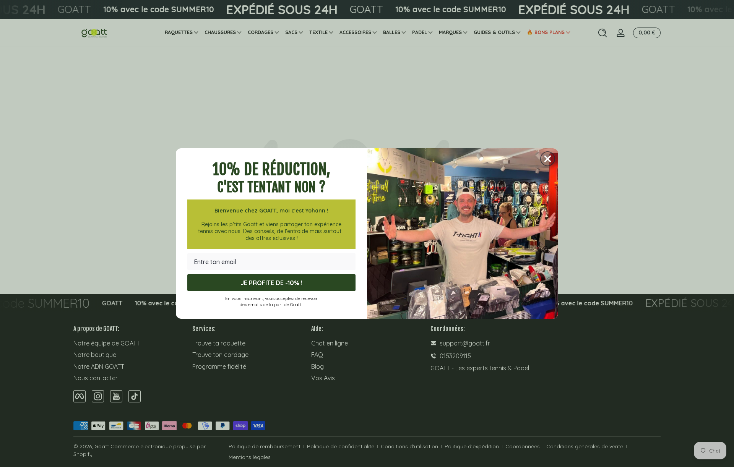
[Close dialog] (547, 158)
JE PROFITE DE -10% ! (271, 283)
